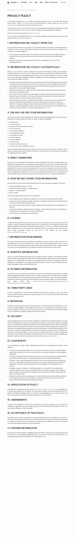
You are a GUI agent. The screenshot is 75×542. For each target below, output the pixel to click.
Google (47, 108)
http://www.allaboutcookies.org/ (17, 232)
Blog (36, 2)
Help (41, 2)
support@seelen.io (25, 38)
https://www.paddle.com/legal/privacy (19, 283)
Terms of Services (34, 33)
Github (47, 2)
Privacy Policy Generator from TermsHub (45, 389)
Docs (31, 2)
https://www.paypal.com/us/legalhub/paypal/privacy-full (50, 281)
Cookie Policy (49, 226)
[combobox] (63, 2)
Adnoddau (24, 2)
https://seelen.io (12, 25)
